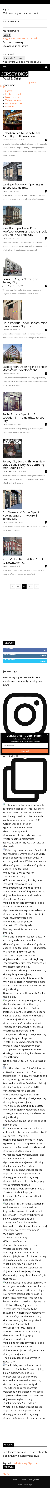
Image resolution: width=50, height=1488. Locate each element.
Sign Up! (25, 751)
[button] (25, 736)
